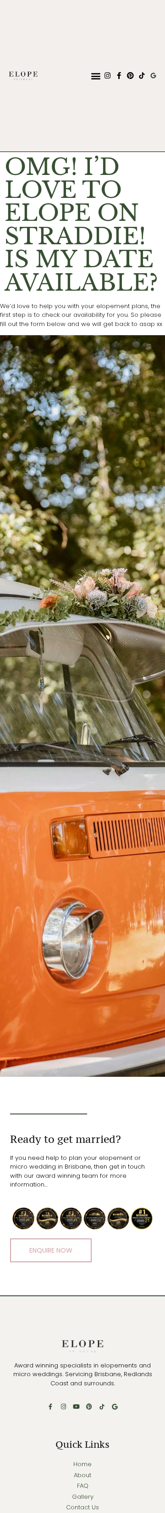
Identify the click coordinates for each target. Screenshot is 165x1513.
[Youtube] (76, 1407)
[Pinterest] (130, 75)
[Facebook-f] (119, 75)
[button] (95, 75)
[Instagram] (107, 75)
